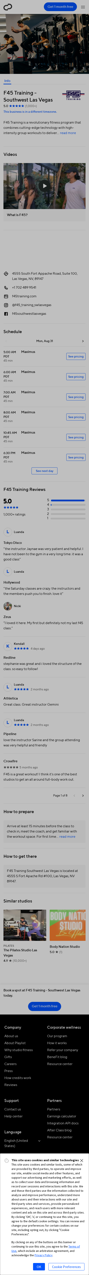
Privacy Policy (43, 1255)
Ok (39, 1267)
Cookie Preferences (66, 1267)
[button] (81, 1160)
